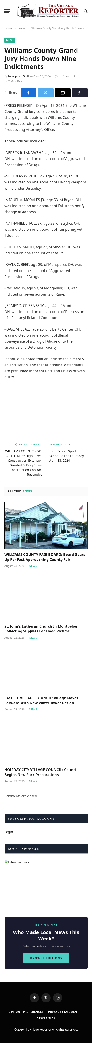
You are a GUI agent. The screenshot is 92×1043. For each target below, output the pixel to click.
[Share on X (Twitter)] (45, 92)
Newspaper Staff (18, 76)
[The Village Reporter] (48, 11)
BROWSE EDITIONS (46, 958)
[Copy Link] (80, 92)
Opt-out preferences (26, 1012)
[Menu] (7, 11)
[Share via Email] (63, 92)
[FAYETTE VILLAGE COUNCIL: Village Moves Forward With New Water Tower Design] (46, 669)
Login (9, 832)
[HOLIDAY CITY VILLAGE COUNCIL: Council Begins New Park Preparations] (46, 740)
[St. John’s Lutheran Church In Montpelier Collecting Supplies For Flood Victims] (46, 597)
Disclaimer (46, 1018)
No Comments (67, 76)
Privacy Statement (63, 1012)
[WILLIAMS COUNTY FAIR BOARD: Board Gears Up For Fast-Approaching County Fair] (46, 525)
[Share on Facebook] (28, 92)
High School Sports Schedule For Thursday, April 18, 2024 (66, 456)
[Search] (85, 11)
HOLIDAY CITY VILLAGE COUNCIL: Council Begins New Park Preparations (40, 772)
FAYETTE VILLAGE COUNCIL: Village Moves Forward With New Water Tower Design (41, 700)
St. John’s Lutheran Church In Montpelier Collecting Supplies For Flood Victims (40, 629)
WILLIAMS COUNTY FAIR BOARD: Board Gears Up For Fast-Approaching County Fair (44, 557)
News (9, 40)
